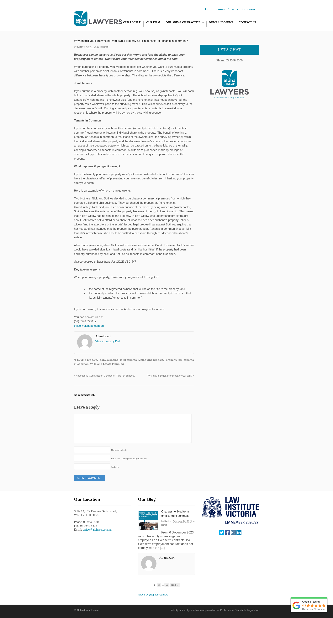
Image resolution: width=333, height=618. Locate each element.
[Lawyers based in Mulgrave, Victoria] (98, 23)
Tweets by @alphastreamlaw (153, 594)
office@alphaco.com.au (89, 325)
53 (167, 585)
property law (174, 359)
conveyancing (109, 359)
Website (115, 467)
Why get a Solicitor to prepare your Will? (170, 375)
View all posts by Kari (109, 341)
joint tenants (128, 359)
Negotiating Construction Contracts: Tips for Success (105, 375)
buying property (87, 359)
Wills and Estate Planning (107, 363)
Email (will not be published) (129, 458)
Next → (175, 585)
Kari (79, 46)
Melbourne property (151, 359)
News (105, 46)
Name (119, 450)
